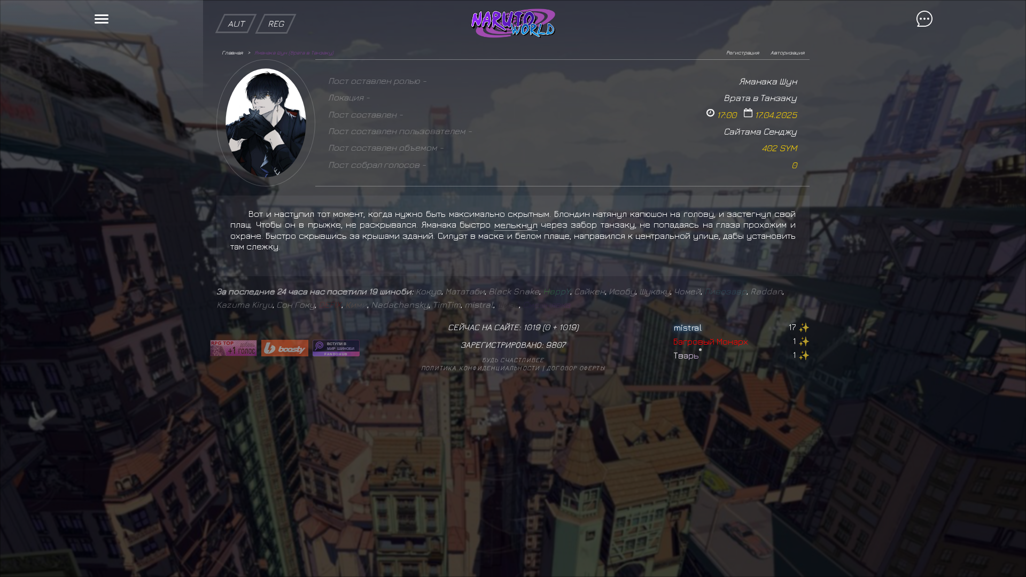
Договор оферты (576, 368)
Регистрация (742, 52)
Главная (232, 52)
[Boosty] (284, 348)
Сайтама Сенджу (760, 131)
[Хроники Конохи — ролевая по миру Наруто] (336, 348)
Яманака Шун (768, 81)
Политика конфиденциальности (480, 368)
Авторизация (787, 52)
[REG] (275, 5)
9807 (555, 344)
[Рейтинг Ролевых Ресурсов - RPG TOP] (233, 348)
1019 (567, 327)
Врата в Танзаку (760, 97)
